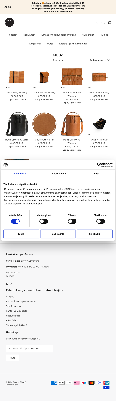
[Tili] (95, 22)
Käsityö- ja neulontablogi (73, 43)
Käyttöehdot (12, 320)
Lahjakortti (35, 43)
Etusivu (10, 296)
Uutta (50, 43)
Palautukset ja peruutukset (21, 301)
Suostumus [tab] (20, 173)
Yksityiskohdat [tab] (58, 173)
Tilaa (12, 357)
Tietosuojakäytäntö (16, 325)
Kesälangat (29, 34)
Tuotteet (12, 34)
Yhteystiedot (13, 315)
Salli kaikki (94, 234)
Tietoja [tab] (96, 173)
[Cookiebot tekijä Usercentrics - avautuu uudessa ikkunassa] (99, 165)
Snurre (16, 382)
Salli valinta (58, 234)
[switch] (43, 221)
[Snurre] (9, 22)
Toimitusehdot (14, 306)
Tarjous (104, 34)
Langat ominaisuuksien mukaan (58, 34)
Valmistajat (88, 34)
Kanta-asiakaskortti (16, 311)
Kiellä (21, 234)
